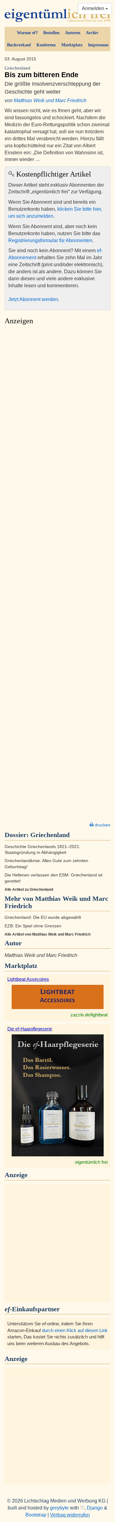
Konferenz (46, 45)
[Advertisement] (57, 575)
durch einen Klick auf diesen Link (75, 1330)
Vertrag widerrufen (70, 1514)
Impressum (98, 45)
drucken (102, 824)
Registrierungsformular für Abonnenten (50, 240)
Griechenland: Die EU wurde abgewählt (43, 917)
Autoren (72, 32)
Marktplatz (71, 45)
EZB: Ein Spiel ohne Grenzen (33, 926)
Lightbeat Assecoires (28, 979)
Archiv (92, 32)
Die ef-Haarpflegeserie (29, 1028)
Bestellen (51, 32)
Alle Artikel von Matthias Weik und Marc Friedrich (47, 934)
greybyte (59, 1507)
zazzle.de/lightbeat (89, 1014)
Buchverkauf (19, 45)
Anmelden (93, 8)
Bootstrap (35, 1514)
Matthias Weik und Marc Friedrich (50, 100)
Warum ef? (27, 32)
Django (95, 1507)
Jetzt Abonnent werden (33, 299)
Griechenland (50, 835)
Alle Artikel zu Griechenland (29, 889)
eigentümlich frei (91, 1162)
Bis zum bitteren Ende (42, 72)
